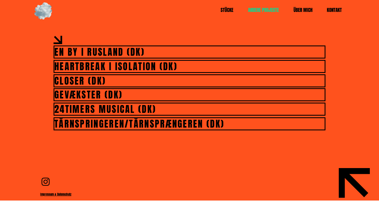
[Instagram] (45, 181)
